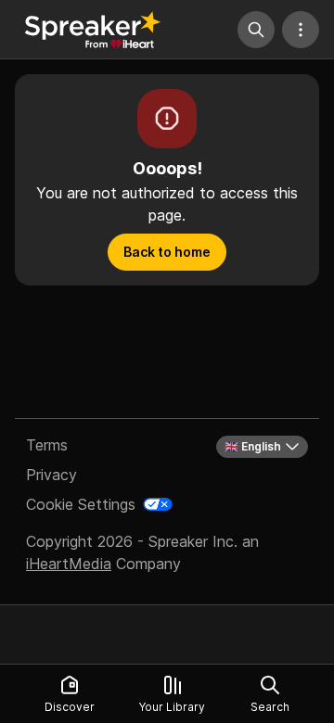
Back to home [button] (167, 252)
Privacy (51, 474)
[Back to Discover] (93, 29)
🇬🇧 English (253, 446)
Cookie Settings (80, 504)
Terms (47, 445)
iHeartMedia (68, 563)
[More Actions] (300, 29)
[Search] (256, 29)
